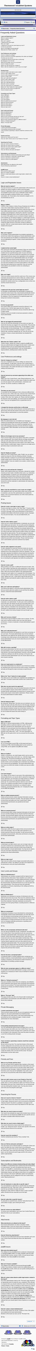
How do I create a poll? (6, 76)
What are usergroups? (6, 115)
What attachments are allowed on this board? (11, 164)
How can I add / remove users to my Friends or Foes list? (14, 138)
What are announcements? (7, 102)
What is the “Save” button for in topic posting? (11, 86)
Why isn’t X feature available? (8, 172)
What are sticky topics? (6, 104)
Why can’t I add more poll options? (9, 78)
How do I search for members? (8, 148)
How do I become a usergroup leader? (10, 118)
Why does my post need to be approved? (10, 88)
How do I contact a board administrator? (10, 177)
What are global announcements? (9, 101)
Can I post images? (5, 99)
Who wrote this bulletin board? (8, 171)
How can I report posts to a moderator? (10, 85)
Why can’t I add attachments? (8, 82)
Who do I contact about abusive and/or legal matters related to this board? (16, 174)
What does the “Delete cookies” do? (9, 49)
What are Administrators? (7, 112)
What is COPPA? (5, 39)
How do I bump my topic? (7, 89)
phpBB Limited (11, 1253)
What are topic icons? (6, 107)
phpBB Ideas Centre (8, 1268)
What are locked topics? (6, 105)
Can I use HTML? (5, 96)
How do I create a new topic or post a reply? (11, 72)
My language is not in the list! (7, 60)
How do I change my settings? (8, 55)
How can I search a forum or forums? (9, 143)
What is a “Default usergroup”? (8, 121)
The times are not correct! (7, 58)
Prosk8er (11, 1344)
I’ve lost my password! (6, 46)
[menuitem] (5, 22)
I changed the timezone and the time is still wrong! (12, 59)
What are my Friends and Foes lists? (9, 137)
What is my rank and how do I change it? (10, 65)
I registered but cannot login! (7, 42)
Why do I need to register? (7, 38)
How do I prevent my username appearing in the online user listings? (17, 56)
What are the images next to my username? (11, 62)
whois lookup (5, 1285)
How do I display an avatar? (7, 63)
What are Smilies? (5, 98)
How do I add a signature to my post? (9, 75)
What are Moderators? (6, 113)
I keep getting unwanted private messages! (11, 129)
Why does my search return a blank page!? (11, 146)
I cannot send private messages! (8, 127)
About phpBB (12, 1257)
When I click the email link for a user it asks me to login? (14, 66)
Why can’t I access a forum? (7, 80)
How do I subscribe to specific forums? (10, 157)
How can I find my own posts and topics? (10, 149)
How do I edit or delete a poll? (8, 79)
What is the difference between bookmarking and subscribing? (15, 154)
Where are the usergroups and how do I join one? (12, 116)
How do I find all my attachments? (9, 165)
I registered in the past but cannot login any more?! (12, 45)
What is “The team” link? (6, 122)
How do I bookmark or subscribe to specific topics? (13, 156)
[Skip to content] (18, 2)
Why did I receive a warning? (7, 83)
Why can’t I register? (6, 41)
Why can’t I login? (5, 43)
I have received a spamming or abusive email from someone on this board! (16, 131)
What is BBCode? (5, 95)
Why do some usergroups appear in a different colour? (13, 119)
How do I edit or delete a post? (8, 73)
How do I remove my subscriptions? (9, 159)
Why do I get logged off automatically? (10, 48)
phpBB (30, 427)
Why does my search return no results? (10, 145)
